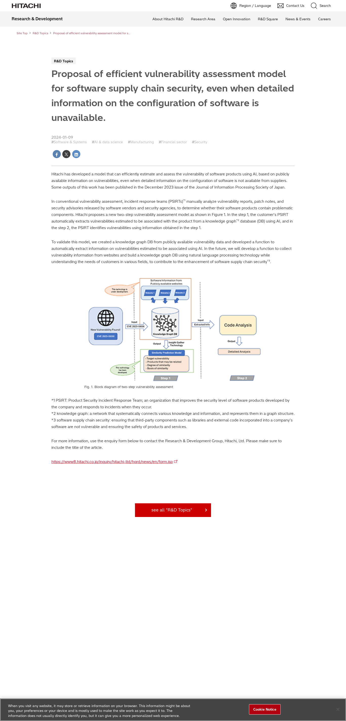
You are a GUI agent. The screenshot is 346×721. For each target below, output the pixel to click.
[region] (173, 709)
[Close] (337, 709)
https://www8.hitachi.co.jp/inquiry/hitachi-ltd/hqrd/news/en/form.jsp (112, 461)
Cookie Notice (264, 709)
